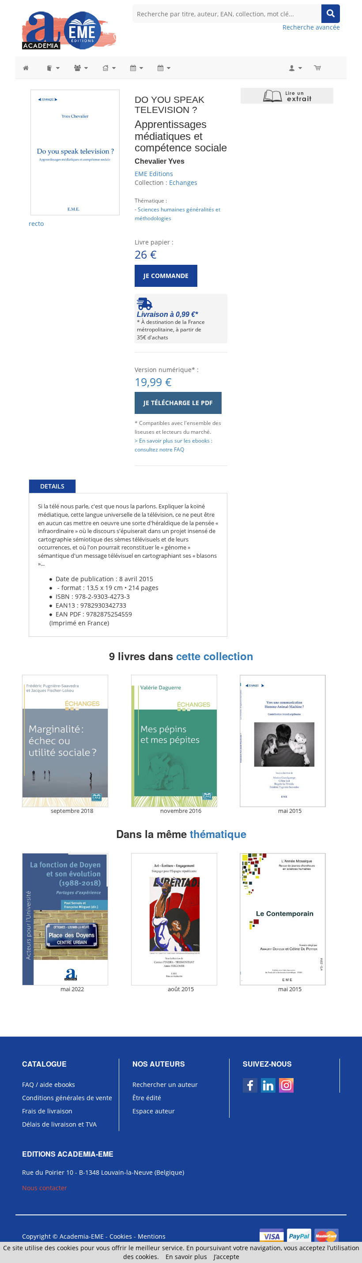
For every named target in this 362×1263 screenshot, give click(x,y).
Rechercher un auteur (165, 1084)
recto (36, 223)
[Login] (295, 67)
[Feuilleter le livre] (287, 96)
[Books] (52, 67)
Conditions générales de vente (67, 1098)
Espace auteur (153, 1111)
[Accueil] (30, 67)
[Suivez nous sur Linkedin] (268, 1085)
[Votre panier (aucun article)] (318, 67)
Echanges (183, 182)
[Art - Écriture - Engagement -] (181, 919)
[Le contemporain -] (290, 919)
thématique (218, 833)
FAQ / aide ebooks (48, 1084)
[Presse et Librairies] (163, 67)
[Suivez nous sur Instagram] (286, 1085)
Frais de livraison (47, 1111)
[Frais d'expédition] (144, 306)
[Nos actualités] (136, 67)
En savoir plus (186, 1256)
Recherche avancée (311, 27)
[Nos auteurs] (80, 67)
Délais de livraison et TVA (59, 1124)
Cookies (120, 1236)
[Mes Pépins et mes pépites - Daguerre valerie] (181, 741)
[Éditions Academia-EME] (69, 30)
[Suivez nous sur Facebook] (250, 1085)
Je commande (166, 275)
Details (52, 486)
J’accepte (226, 1256)
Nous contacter (44, 1188)
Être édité (146, 1098)
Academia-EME (82, 1236)
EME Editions (154, 173)
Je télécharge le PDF (178, 402)
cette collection (214, 655)
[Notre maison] (108, 67)
